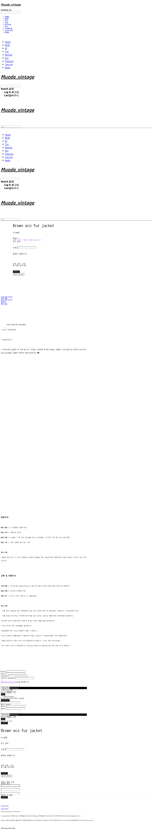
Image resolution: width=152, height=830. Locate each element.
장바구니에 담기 (6, 776)
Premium (8, 28)
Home (7, 16)
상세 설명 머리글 (6, 297)
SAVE (3, 694)
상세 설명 (4, 298)
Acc (6, 26)
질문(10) (4, 302)
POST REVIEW (5, 700)
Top (6, 22)
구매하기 (4, 723)
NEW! (7, 18)
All (6, 20)
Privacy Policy (4, 809)
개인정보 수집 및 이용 (9, 682)
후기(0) (3, 301)
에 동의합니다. (15, 682)
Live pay (9, 30)
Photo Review (9, 696)
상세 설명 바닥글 (6, 299)
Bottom (8, 24)
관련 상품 (4, 304)
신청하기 (4, 797)
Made (7, 32)
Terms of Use (5, 806)
